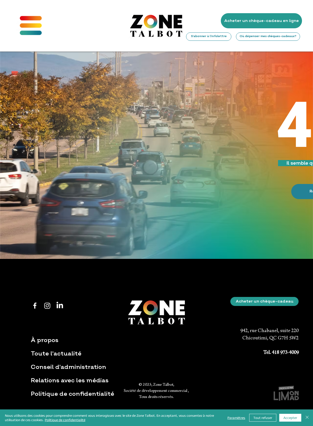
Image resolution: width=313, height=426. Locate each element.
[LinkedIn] (60, 306)
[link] (209, 21)
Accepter (290, 418)
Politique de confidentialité (72, 393)
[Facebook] (35, 306)
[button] (30, 25)
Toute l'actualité (56, 353)
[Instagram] (47, 306)
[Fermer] (307, 417)
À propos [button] (44, 340)
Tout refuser (262, 418)
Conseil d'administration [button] (68, 367)
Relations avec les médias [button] (70, 380)
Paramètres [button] (236, 418)
